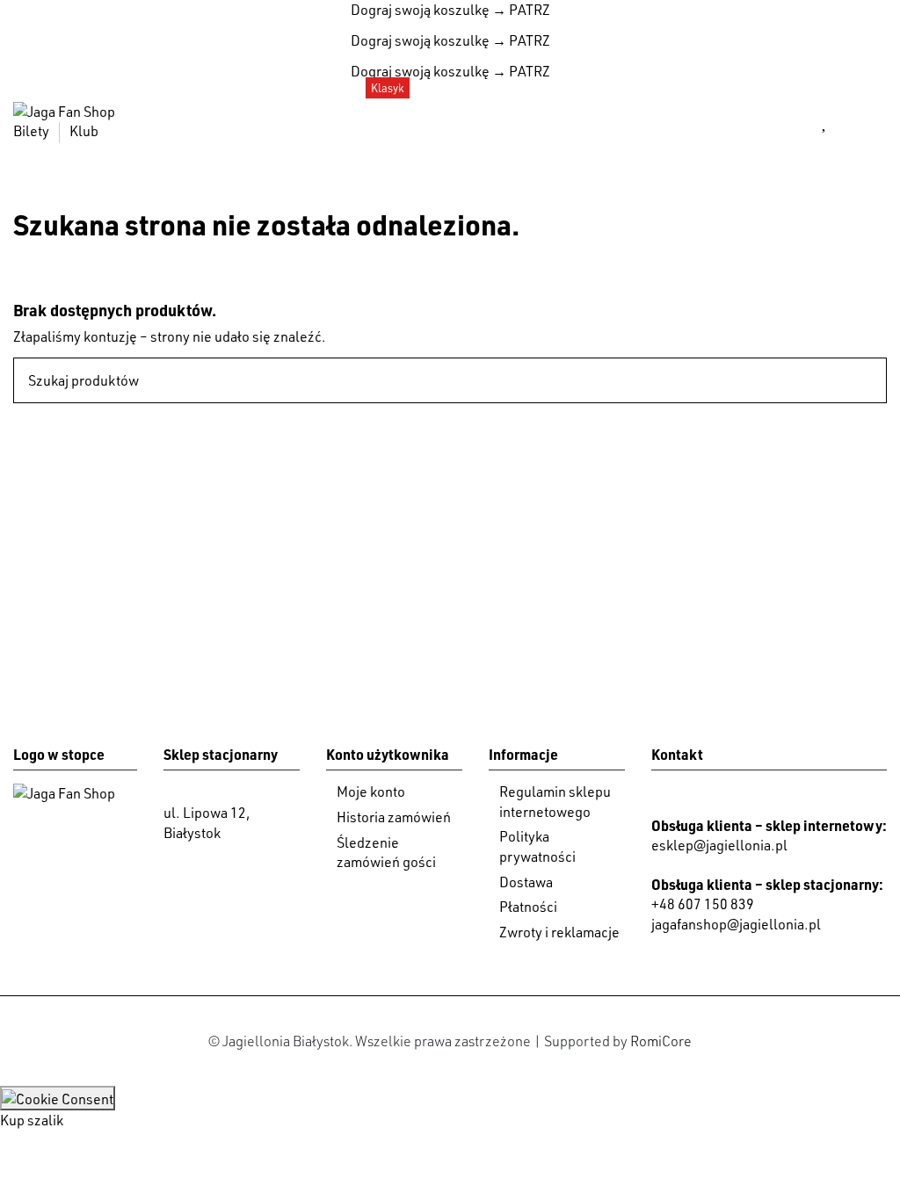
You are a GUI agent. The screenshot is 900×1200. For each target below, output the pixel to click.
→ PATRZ (520, 9)
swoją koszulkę (420, 9)
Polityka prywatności (537, 846)
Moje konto (371, 791)
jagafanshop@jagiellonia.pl (736, 924)
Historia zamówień (394, 817)
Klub (83, 131)
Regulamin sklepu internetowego (555, 801)
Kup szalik (31, 1120)
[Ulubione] (824, 122)
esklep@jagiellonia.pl (719, 845)
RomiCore (661, 1041)
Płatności (528, 906)
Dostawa (526, 882)
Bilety (32, 131)
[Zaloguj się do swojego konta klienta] (783, 122)
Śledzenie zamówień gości (386, 852)
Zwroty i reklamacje (559, 932)
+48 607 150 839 (702, 904)
